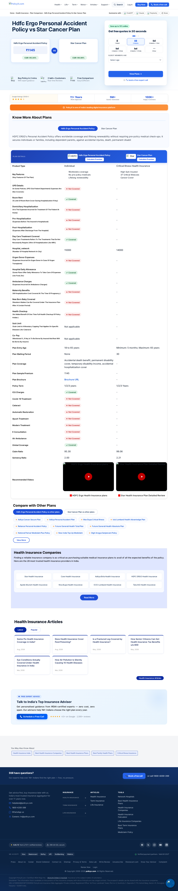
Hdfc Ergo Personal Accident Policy (78, 128)
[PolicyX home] (19, 4)
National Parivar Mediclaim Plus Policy (34, 533)
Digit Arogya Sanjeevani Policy (104, 533)
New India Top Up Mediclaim (70, 533)
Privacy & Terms (80, 862)
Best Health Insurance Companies (48, 753)
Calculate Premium (94, 159)
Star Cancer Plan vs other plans (81, 512)
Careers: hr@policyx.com (23, 816)
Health (58, 4)
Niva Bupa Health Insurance (70, 585)
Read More (89, 597)
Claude (141, 13)
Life (67, 4)
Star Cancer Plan (109, 128)
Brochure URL (71, 379)
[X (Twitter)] (148, 844)
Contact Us (56, 862)
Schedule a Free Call (33, 716)
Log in (130, 4)
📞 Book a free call (134, 776)
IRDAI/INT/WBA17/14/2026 (57, 878)
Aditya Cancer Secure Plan (29, 519)
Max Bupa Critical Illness (93, 519)
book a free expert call (138, 80)
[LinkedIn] (166, 844)
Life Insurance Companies (129, 821)
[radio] (117, 41)
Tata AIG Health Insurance (144, 585)
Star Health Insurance (33, 576)
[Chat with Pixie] (170, 883)
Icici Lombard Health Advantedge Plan (129, 519)
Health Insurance (98, 797)
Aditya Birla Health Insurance (107, 576)
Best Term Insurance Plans (127, 826)
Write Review (104, 862)
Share (166, 13)
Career (31, 862)
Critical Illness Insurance (126, 753)
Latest (20, 630)
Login (95, 867)
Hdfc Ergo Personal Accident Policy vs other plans (38, 512)
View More (21, 540)
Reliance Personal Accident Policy (32, 526)
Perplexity (153, 13)
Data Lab (93, 862)
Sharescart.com (131, 862)
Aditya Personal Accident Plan (62, 519)
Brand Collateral (43, 862)
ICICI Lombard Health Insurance (107, 585)
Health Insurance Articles (150, 678)
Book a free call (160, 4)
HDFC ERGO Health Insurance (144, 576)
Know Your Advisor (148, 862)
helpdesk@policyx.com (22, 803)
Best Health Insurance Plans (77, 753)
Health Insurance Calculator (125, 815)
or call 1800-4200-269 (158, 776)
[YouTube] (160, 844)
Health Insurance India (21, 753)
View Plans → (135, 74)
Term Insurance (97, 801)
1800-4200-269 (19, 807)
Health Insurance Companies (125, 808)
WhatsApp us (18, 812)
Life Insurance (96, 805)
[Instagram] (154, 844)
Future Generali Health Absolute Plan (108, 526)
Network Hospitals (126, 797)
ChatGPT (130, 13)
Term (75, 4)
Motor (84, 4)
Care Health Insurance (70, 576)
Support (105, 4)
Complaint (163, 862)
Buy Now (141, 4)
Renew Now (85, 867)
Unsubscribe (118, 862)
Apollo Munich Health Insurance (33, 585)
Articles (94, 4)
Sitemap (67, 862)
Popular (34, 630)
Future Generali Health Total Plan (69, 526)
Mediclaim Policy (125, 832)
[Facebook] (142, 844)
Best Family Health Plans (103, 753)
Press (13, 862)
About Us (22, 862)
